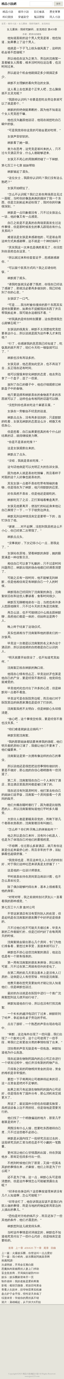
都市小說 (23, 11)
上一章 (19, 1248)
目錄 (53, 1248)
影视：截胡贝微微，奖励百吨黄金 (21, 1285)
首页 (3, 24)
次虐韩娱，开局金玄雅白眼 (17, 1264)
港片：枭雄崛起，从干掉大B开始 (21, 1302)
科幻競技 (8, 16)
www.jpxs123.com (32, 1376)
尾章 (46, 1248)
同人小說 (55, 16)
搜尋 (58, 4)
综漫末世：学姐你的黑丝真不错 (20, 1297)
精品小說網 (8, 3)
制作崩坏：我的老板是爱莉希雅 (20, 1281)
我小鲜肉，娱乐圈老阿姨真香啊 (31, 1256)
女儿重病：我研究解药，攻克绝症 (34, 24)
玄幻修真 (39, 11)
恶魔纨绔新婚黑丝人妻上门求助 (20, 1268)
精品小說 (8, 11)
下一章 (38, 1248)
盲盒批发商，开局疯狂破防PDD (20, 1273)
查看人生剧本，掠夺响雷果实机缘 (21, 1289)
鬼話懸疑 (39, 16)
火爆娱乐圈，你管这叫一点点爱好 (32, 1253)
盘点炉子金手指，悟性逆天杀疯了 (21, 1293)
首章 (10, 1248)
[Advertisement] (32, 1337)
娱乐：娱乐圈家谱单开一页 (17, 1277)
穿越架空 (23, 16)
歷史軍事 (55, 11)
